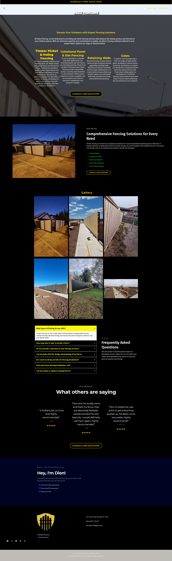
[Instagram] (20, 541)
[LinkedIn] (7, 541)
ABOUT (155, 8)
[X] (12, 541)
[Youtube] (16, 541)
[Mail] (25, 541)
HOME (149, 8)
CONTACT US (163, 8)
